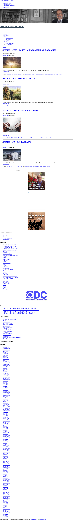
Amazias (26, 137)
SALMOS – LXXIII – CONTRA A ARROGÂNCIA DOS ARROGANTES (29, 50)
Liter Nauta (5, 328)
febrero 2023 (6, 359)
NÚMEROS (6, 282)
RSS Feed (10, 0)
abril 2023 (5, 356)
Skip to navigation (7, 3)
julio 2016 (5, 454)
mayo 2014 (5, 488)
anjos (26, 106)
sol (53, 106)
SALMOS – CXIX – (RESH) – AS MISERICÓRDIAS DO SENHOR (19, 312)
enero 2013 (5, 507)
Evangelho (5, 260)
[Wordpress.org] (42, 519)
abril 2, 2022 (6, 147)
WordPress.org (6, 239)
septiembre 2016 (6, 452)
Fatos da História (6, 263)
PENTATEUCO (6, 283)
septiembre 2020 (6, 395)
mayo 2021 (5, 384)
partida (45, 106)
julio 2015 (5, 470)
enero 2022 (5, 375)
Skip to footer (6, 7)
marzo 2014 (5, 490)
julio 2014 (5, 485)
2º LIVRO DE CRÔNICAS (9, 246)
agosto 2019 (5, 412)
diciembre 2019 (6, 406)
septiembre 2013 (6, 498)
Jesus (54, 74)
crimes (33, 74)
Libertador (37, 166)
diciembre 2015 (6, 463)
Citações (5, 252)
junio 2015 (5, 471)
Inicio (4, 32)
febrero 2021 (6, 388)
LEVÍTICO (5, 274)
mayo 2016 (5, 457)
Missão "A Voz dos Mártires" (9, 329)
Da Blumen (5, 320)
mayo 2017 (5, 441)
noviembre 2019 (6, 408)
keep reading (6, 71)
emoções (30, 166)
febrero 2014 (6, 492)
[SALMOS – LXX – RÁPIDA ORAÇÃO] (12, 160)
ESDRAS (5, 256)
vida (56, 106)
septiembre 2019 (6, 410)
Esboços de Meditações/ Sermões (10, 255)
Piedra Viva (5, 332)
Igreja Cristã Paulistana (8, 324)
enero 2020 (5, 405)
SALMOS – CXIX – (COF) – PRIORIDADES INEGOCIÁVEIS (18, 313)
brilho (29, 106)
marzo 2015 (5, 475)
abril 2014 (5, 489)
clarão (37, 106)
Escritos (4, 36)
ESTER (4, 257)
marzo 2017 (5, 444)
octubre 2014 (6, 481)
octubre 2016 (6, 450)
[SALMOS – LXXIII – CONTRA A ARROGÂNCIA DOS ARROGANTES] (12, 68)
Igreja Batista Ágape (7, 323)
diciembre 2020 (6, 391)
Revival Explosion (7, 335)
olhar (57, 74)
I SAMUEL (5, 267)
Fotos (7, 45)
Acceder (5, 235)
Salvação (48, 166)
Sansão (50, 137)
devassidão (37, 74)
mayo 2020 (5, 400)
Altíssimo (27, 74)
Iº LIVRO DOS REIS (8, 269)
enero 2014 (5, 493)
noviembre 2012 (6, 510)
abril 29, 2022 (6, 55)
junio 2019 (5, 414)
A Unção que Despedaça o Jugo (10, 319)
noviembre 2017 (6, 436)
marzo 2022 (5, 373)
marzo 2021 (5, 387)
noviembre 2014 (6, 480)
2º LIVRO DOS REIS (8, 247)
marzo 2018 (5, 431)
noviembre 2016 (6, 449)
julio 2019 (5, 413)
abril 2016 (5, 458)
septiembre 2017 (6, 437)
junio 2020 (5, 399)
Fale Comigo (6, 35)
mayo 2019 (5, 415)
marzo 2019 (5, 417)
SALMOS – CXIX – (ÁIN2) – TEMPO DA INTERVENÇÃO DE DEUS (20, 308)
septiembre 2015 (6, 467)
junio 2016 (5, 456)
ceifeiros (34, 106)
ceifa (31, 106)
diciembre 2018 (6, 421)
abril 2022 (5, 372)
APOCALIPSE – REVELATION (10, 248)
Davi (32, 137)
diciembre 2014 (6, 479)
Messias (44, 137)
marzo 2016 (5, 459)
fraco (35, 137)
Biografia (5, 34)
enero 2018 (5, 434)
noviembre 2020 (6, 392)
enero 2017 (5, 447)
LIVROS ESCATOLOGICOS (10, 276)
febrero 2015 (6, 476)
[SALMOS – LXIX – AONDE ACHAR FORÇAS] (12, 131)
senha (52, 106)
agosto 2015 (5, 468)
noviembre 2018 (6, 422)
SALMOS (20, 74)
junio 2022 (5, 369)
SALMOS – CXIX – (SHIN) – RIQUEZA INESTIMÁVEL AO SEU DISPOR (21, 310)
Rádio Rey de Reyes (7, 333)
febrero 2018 (6, 432)
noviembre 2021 (6, 378)
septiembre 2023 (6, 350)
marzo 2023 (5, 357)
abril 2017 (5, 443)
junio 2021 (5, 383)
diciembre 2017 (6, 435)
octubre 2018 (6, 423)
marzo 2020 (5, 403)
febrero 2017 (6, 445)
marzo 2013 (5, 506)
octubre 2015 (6, 466)
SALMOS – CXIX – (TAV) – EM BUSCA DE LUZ (15, 311)
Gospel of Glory (6, 322)
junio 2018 (5, 427)
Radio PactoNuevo (10, 43)
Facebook (5, 0)
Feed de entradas (6, 236)
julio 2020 (5, 397)
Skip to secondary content (8, 5)
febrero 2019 (6, 418)
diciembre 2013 (6, 494)
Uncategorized (6, 288)
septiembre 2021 (6, 379)
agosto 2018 (5, 425)
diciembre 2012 (6, 509)
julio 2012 (5, 515)
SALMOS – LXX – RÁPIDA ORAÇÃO (17, 142)
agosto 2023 (5, 351)
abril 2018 (5, 430)
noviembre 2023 (6, 348)
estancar (40, 74)
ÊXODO (5, 261)
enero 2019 (5, 419)
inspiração (38, 137)
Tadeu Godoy (6, 336)
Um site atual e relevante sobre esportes (12, 337)
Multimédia (5, 41)
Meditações (8, 39)
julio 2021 (5, 382)
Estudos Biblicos (9, 38)
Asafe (30, 74)
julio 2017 (5, 440)
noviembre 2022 (6, 362)
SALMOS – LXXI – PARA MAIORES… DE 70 (20, 78)
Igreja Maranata (6, 326)
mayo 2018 (5, 428)
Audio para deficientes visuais (9, 250)
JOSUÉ (4, 272)
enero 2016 (5, 462)
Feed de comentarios (7, 238)
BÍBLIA (8, 74)
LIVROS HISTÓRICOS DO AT (10, 277)
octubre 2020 (6, 394)
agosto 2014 (5, 484)
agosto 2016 (5, 453)
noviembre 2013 (6, 496)
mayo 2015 (5, 472)
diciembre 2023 (6, 347)
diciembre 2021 (6, 377)
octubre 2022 (6, 364)
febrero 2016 (6, 461)
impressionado (50, 74)
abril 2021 (5, 386)
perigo (41, 166)
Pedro (47, 137)
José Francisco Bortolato (12, 26)
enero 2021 (5, 390)
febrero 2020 (6, 404)
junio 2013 (5, 502)
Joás (41, 137)
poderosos (60, 74)
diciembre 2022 (6, 361)
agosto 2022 (5, 366)
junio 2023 (5, 353)
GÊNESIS (5, 265)
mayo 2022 (5, 370)
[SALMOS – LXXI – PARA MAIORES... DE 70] (12, 99)
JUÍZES (5, 273)
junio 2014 (5, 487)
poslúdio (48, 106)
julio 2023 (5, 352)
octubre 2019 (6, 409)
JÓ (3, 270)
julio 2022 (5, 368)
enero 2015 (5, 478)
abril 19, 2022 (6, 84)
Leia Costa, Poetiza (7, 327)
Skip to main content (7, 4)
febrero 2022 (6, 374)
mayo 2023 (5, 355)
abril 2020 (5, 401)
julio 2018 (5, 426)
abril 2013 (5, 505)
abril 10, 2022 (6, 115)
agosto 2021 (5, 381)
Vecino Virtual (6, 338)
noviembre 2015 (6, 465)
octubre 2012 (6, 511)
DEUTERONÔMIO (7, 254)
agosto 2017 (5, 439)
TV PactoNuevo (9, 44)
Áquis (30, 137)
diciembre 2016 (6, 448)
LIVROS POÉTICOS (14, 74)
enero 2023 (5, 360)
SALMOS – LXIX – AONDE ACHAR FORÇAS (20, 110)
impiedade (45, 74)
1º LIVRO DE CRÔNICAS (9, 245)
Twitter (1, 0)
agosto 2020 (5, 396)
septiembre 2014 (6, 483)
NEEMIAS (5, 281)
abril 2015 (5, 474)
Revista (7, 40)
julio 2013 (5, 501)
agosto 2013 (5, 500)
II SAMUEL (6, 268)
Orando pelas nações (7, 331)
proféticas (44, 166)
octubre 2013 (6, 497)
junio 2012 (5, 516)
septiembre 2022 (6, 365)
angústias (27, 166)
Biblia (4, 47)
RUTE (4, 286)
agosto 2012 (5, 514)
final (40, 106)
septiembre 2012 (6, 512)
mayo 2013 (5, 503)
